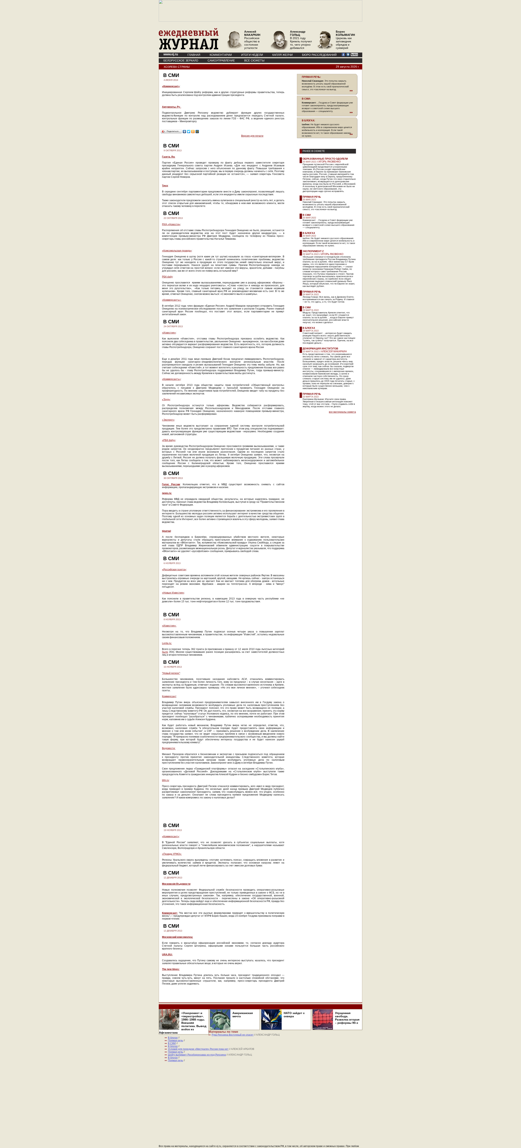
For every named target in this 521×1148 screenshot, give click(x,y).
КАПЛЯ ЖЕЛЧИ (282, 54)
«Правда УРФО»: (172, 854)
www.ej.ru (170, 54)
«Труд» (166, 399)
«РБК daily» (168, 440)
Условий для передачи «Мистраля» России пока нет (198, 1049)
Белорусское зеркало (180, 60)
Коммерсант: (170, 913)
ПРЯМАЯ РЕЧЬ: (311, 77)
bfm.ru (165, 780)
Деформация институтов (320, 348)
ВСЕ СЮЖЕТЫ (254, 60)
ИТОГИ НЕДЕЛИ (252, 54)
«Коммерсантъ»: (171, 300)
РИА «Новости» (171, 224)
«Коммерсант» (171, 86)
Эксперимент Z (313, 251)
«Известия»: (169, 625)
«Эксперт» (168, 419)
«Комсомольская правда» (177, 250)
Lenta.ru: (167, 643)
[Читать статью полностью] (327, 90)
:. (171, 106)
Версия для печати (252, 135)
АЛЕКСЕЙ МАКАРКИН (334, 351)
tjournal (166, 531)
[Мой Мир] (197, 131)
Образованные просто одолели (325, 158)
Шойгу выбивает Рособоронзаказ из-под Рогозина (197, 1054)
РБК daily (167, 276)
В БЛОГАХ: (308, 120)
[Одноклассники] (193, 131)
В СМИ (307, 215)
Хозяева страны (176, 66)
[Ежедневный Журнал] (189, 48)
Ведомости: (168, 748)
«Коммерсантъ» (171, 379)
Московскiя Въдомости (176, 883)
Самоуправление (221, 60)
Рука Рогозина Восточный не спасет (233, 1034)
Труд (165, 185)
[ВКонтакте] (184, 131)
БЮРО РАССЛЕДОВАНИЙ (319, 54)
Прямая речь (312, 196)
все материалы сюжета (342, 411)
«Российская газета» (174, 569)
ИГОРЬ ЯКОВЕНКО (330, 161)
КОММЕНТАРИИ (221, 54)
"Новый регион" (171, 673)
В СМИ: (306, 98)
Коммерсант (169, 696)
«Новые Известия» (173, 592)
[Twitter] (189, 131)
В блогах (309, 233)
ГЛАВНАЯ (193, 54)
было (165, 652)
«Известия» (169, 332)
